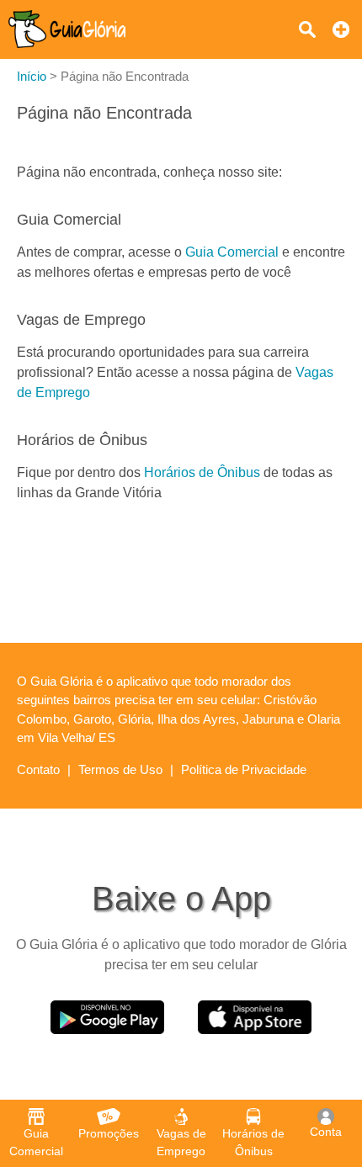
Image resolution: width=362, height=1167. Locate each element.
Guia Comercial (232, 252)
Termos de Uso (120, 769)
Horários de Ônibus (202, 472)
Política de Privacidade (243, 769)
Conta (326, 1131)
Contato (38, 769)
